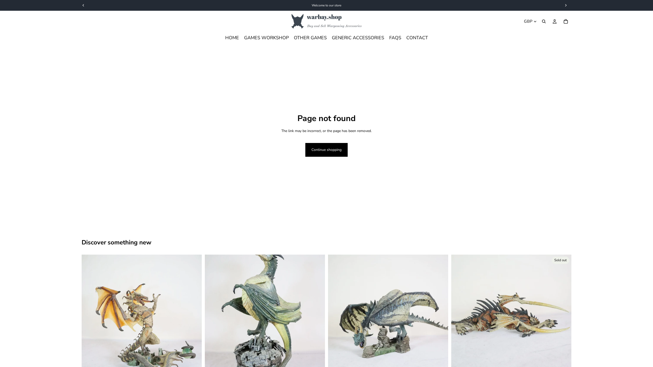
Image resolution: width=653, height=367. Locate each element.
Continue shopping (326, 149)
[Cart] (565, 21)
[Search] (543, 21)
